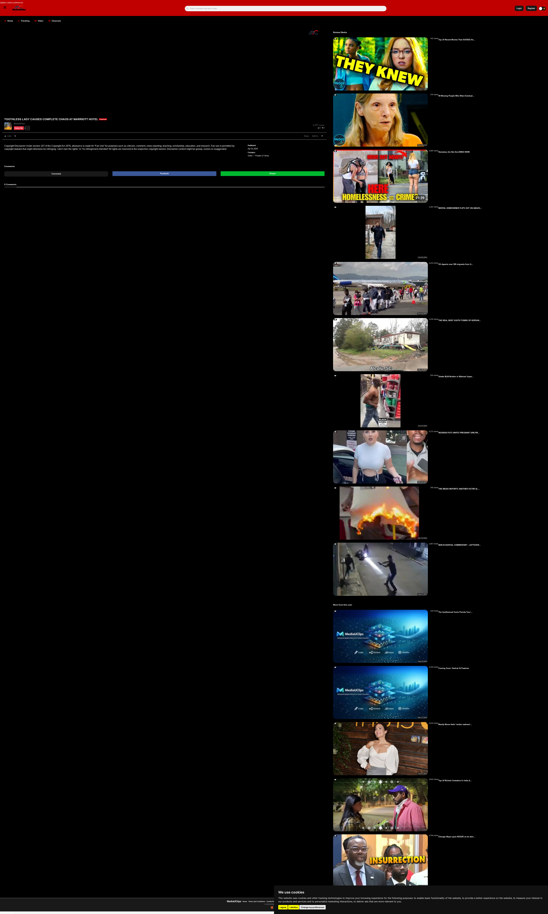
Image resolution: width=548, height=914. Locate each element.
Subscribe (19, 128)
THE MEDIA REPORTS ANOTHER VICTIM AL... (459, 489)
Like (9, 136)
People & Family (262, 156)
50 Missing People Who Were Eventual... (456, 96)
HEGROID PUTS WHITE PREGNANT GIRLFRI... (459, 433)
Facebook (164, 173)
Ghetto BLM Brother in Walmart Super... (456, 376)
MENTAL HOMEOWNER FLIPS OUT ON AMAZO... (460, 208)
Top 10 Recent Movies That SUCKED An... (456, 40)
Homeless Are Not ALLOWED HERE (454, 152)
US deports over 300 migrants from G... (455, 264)
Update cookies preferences (11, 3)
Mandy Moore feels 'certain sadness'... (455, 724)
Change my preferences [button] (312, 907)
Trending (25, 21)
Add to (315, 136)
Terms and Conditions (256, 901)
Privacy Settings (7, 913)
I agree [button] (283, 907)
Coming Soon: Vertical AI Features (453, 668)
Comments (56, 174)
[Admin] (9, 126)
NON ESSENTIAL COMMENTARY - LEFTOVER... (459, 545)
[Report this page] (322, 136)
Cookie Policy (272, 901)
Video (40, 21)
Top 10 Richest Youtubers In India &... (455, 780)
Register (531, 8)
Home (10, 21)
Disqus (273, 173)
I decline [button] (294, 907)
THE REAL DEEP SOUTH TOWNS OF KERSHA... (459, 320)
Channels (56, 21)
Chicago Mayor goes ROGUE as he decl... (456, 837)
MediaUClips (19, 124)
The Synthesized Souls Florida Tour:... (455, 612)
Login (519, 8)
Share (306, 136)
